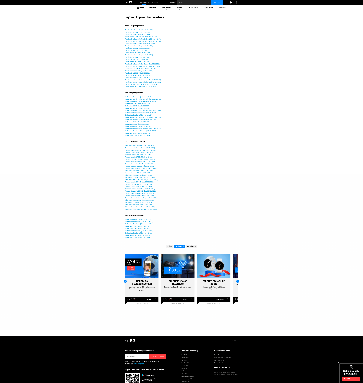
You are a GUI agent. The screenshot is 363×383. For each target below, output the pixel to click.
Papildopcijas (222, 377)
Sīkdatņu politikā (189, 374)
